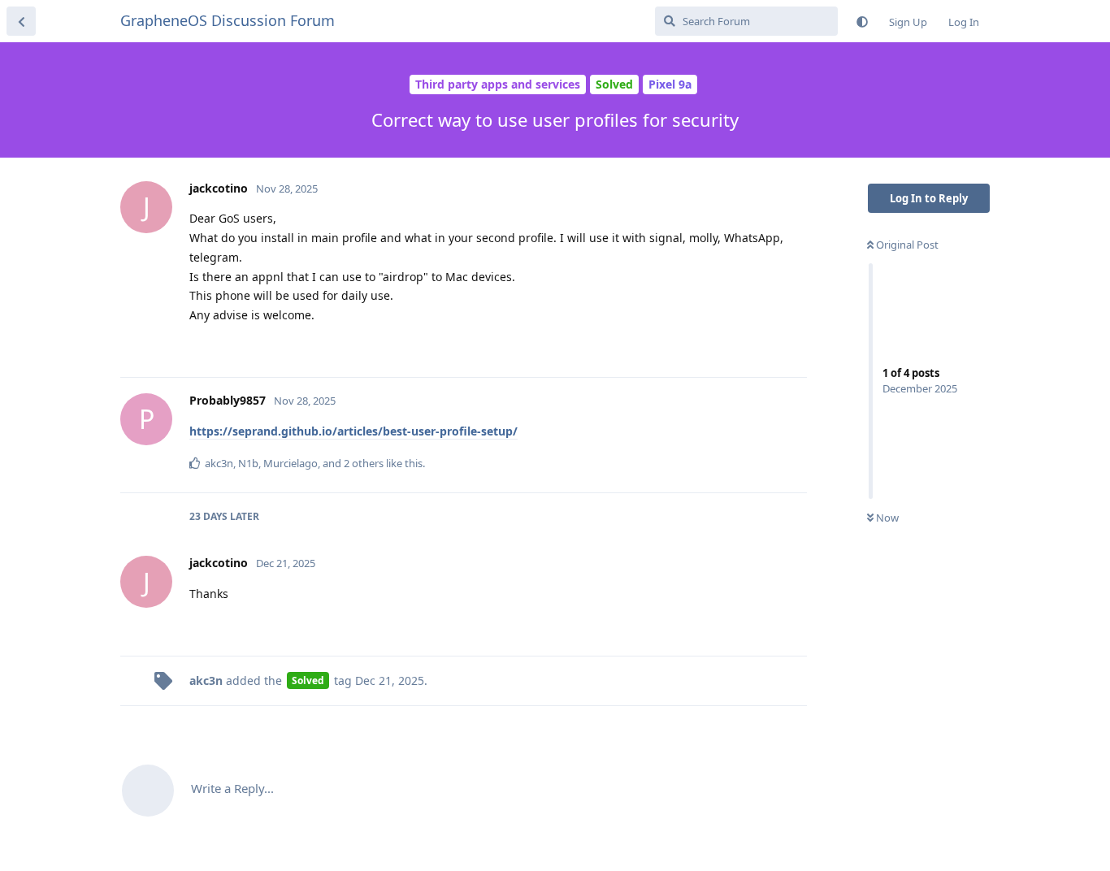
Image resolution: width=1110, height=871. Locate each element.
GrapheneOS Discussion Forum (227, 20)
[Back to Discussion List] (21, 21)
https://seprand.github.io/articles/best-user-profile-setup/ (353, 431)
